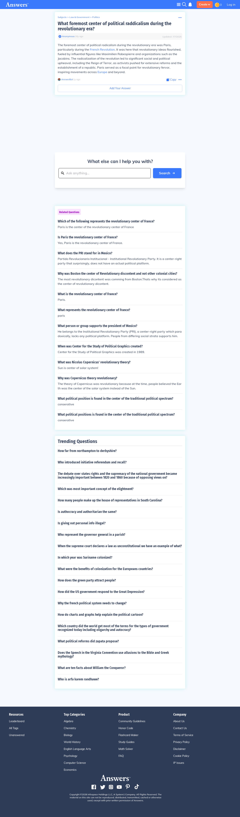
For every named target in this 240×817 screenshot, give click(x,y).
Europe (102, 72)
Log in (231, 4)
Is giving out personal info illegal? (82, 523)
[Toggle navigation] (179, 4)
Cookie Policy (181, 756)
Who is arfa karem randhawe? (78, 679)
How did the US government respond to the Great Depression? (101, 592)
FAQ (121, 756)
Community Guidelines (131, 721)
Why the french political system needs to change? (92, 603)
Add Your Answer (120, 88)
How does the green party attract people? (87, 580)
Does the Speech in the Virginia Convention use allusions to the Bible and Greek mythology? (113, 654)
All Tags (13, 728)
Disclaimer (179, 749)
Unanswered (16, 735)
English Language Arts (77, 749)
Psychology (70, 756)
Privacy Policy (181, 742)
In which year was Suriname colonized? (85, 557)
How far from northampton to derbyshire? (87, 451)
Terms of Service (183, 735)
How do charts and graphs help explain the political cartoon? (100, 615)
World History (72, 742)
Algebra (68, 721)
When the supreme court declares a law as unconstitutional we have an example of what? (120, 546)
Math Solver (125, 749)
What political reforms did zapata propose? (88, 641)
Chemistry (70, 728)
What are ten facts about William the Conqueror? (92, 668)
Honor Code (125, 728)
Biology (68, 735)
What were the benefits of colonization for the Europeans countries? (105, 569)
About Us (178, 721)
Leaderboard (16, 721)
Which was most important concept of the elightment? (96, 489)
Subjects (62, 17)
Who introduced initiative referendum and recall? (92, 462)
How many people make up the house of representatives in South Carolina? (110, 500)
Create (203, 4)
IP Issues (178, 763)
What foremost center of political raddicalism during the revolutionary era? (114, 26)
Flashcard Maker (128, 735)
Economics (70, 769)
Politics (96, 17)
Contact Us (180, 728)
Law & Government (79, 17)
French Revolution (102, 49)
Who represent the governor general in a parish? (91, 535)
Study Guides (126, 742)
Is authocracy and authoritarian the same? (87, 512)
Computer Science (75, 763)
